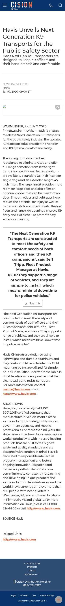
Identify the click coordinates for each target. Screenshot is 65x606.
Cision (37, 601)
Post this (34, 303)
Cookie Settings (47, 595)
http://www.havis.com (19, 393)
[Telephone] (51, 5)
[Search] (60, 5)
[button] (32, 106)
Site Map (24, 595)
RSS (34, 595)
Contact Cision (32, 563)
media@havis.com (16, 389)
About (32, 570)
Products (32, 567)
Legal (13, 595)
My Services (31, 574)
